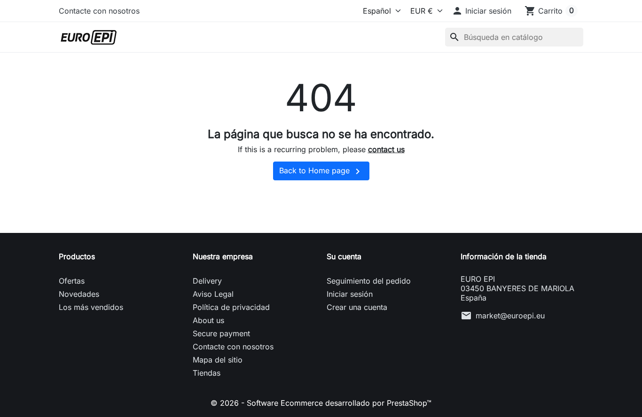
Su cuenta (344, 256)
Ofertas (72, 281)
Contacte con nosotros (99, 10)
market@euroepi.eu (510, 315)
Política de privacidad (231, 307)
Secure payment (221, 333)
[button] (481, 10)
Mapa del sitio (218, 359)
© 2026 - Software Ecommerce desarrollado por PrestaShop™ (321, 403)
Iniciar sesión (350, 294)
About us (208, 320)
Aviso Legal (213, 294)
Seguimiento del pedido (369, 281)
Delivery (207, 281)
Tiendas (206, 373)
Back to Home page (321, 171)
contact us (386, 149)
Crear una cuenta (357, 307)
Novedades (79, 294)
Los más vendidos (91, 307)
